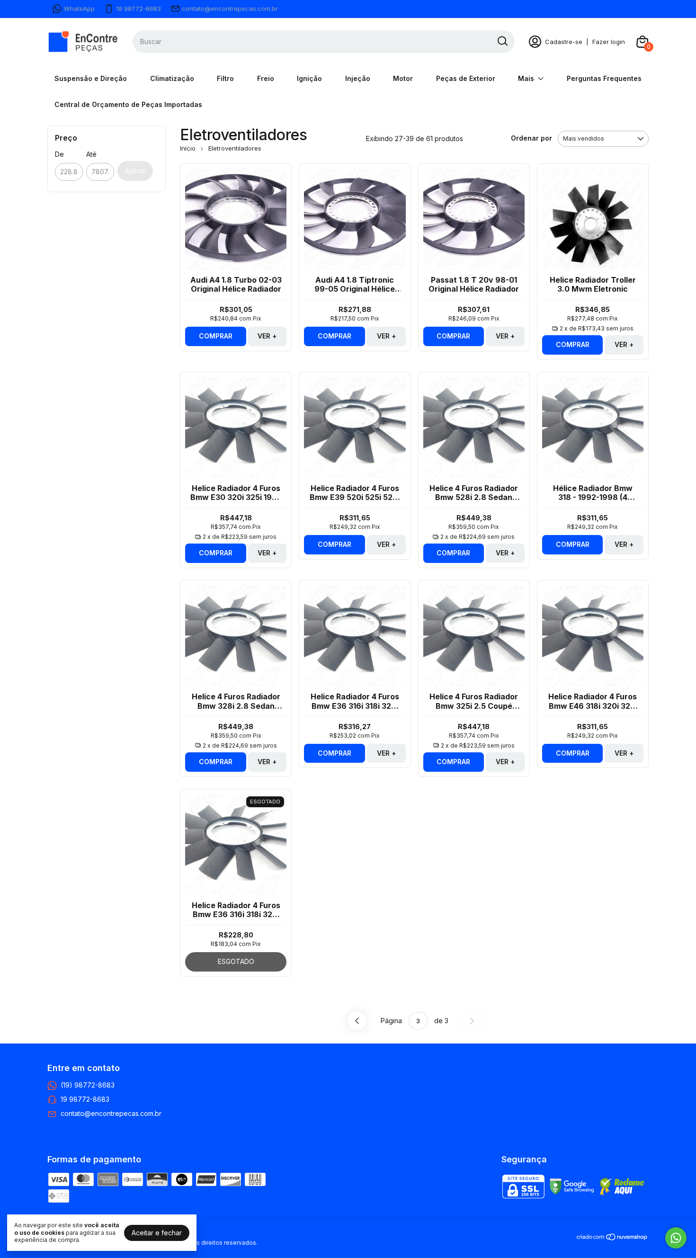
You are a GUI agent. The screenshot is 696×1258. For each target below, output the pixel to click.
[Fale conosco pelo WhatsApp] (676, 1238)
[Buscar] (502, 41)
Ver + (267, 336)
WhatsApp (79, 8)
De (59, 154)
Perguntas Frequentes (604, 78)
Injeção (357, 78)
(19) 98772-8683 (88, 1084)
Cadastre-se (563, 41)
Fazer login (608, 41)
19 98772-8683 (138, 8)
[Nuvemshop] (612, 1238)
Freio (265, 78)
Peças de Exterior (465, 78)
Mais (526, 78)
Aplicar (135, 171)
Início (188, 148)
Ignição (309, 78)
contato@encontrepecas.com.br (230, 8)
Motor (403, 78)
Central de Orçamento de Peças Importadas (128, 104)
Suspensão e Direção (90, 78)
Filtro (225, 78)
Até (91, 154)
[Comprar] (215, 336)
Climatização (172, 78)
